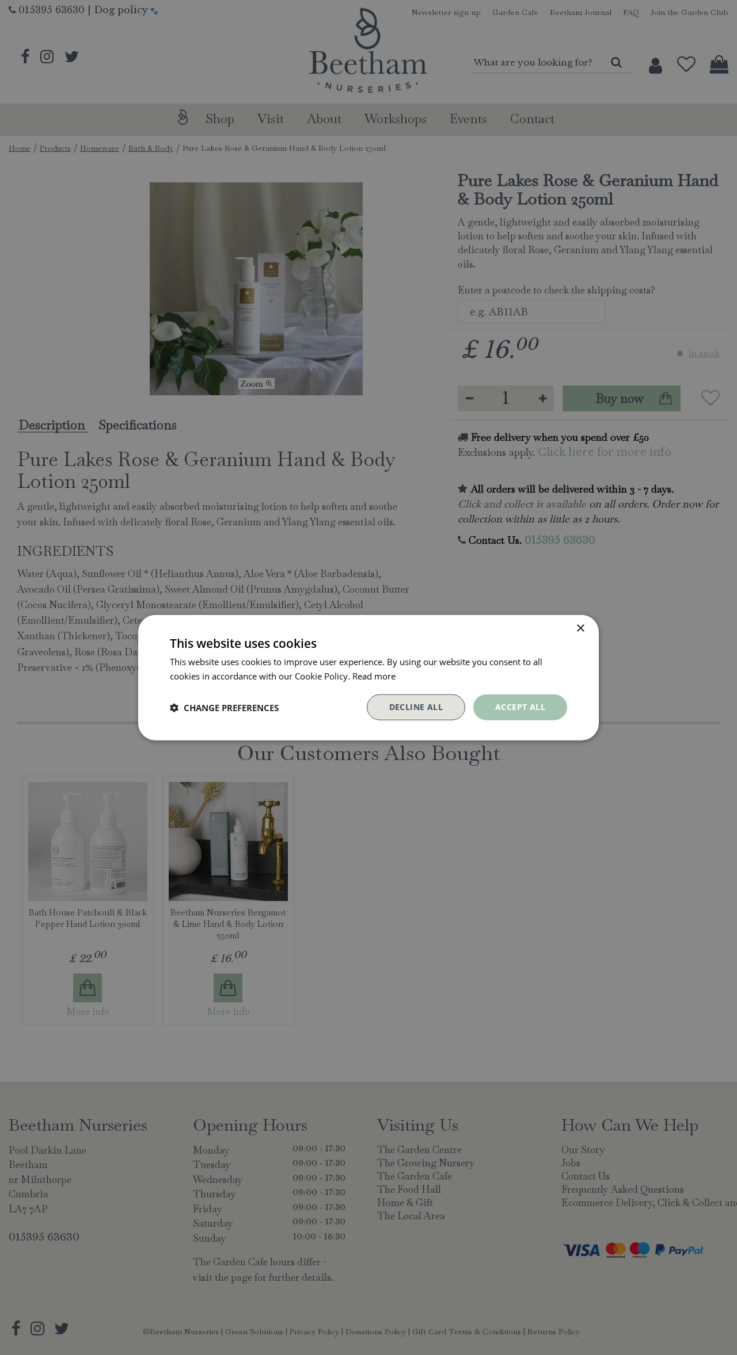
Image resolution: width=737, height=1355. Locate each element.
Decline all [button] (416, 706)
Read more (374, 675)
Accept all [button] (520, 706)
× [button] (580, 628)
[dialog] (368, 677)
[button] (224, 707)
